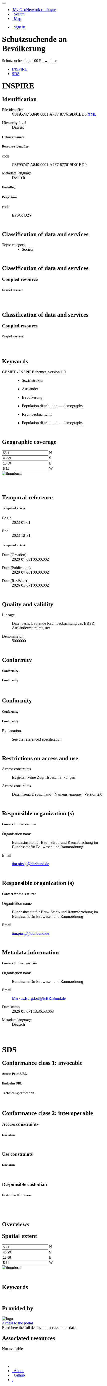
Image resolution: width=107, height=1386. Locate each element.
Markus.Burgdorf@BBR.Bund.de (39, 998)
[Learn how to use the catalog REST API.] (12, 1380)
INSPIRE (19, 69)
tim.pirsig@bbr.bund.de (30, 864)
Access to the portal (17, 1323)
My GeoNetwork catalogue (34, 9)
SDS (15, 74)
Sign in (19, 27)
